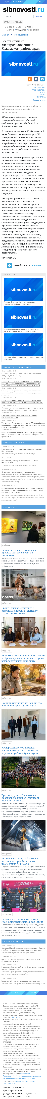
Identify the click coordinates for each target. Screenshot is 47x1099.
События (6, 545)
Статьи (7, 22)
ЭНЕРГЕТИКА (40, 97)
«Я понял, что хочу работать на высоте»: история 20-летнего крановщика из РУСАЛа (20, 861)
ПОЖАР (42, 92)
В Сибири (9, 26)
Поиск (39, 16)
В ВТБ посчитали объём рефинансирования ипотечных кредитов (19, 416)
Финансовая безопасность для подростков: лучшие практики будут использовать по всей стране (22, 409)
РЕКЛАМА (32, 993)
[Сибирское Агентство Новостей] (23, 9)
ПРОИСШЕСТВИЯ (38, 88)
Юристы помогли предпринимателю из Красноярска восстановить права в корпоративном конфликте (23, 658)
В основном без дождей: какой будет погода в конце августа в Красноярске (23, 968)
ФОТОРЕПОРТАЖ (14, 442)
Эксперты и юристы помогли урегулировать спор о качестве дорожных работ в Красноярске (20, 750)
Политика (9, 29)
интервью (6, 854)
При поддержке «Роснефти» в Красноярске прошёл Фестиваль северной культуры (20, 798)
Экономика (33, 29)
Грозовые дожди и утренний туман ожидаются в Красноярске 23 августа (21, 960)
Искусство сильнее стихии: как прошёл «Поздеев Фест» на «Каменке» (19, 552)
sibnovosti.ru (16, 1017)
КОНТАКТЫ (15, 993)
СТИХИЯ (42, 94)
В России (29, 26)
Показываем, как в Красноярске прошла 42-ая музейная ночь (20, 461)
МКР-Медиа (17, 22)
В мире (19, 26)
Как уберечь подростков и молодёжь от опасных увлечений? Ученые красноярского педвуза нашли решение (22, 393)
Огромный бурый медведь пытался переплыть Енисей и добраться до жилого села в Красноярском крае (23, 949)
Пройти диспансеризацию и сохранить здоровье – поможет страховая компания (20, 610)
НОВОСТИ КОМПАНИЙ (17, 367)
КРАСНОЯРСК (18, 2)
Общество (21, 29)
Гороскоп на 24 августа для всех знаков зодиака (21, 981)
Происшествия (20, 34)
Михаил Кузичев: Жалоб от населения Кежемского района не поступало (19, 303)
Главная (5, 34)
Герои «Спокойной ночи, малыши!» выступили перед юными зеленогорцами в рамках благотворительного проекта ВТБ (23, 434)
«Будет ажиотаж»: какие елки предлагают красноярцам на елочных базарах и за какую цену (22, 473)
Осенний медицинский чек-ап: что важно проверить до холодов (22, 704)
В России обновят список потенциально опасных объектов (23, 358)
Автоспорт (7, 914)
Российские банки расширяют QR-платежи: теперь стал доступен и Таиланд (22, 375)
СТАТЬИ (9, 507)
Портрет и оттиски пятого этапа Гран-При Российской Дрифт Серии (22, 920)
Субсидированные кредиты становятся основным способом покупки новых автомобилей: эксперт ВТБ (22, 401)
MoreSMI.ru (11, 1084)
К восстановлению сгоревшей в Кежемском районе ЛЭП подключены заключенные (21, 330)
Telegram (35, 265)
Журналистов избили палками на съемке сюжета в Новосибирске (22, 450)
